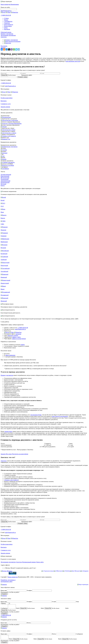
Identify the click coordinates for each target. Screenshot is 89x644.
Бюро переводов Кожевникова (10, 4)
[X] (9, 49)
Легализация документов (8, 35)
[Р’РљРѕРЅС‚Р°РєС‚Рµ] (2, 49)
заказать (3, 47)
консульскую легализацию (60, 416)
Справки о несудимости (11, 480)
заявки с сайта (16, 337)
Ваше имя (4, 590)
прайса (23, 344)
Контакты (4, 101)
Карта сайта (40, 562)
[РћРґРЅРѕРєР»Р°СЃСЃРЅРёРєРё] (4, 49)
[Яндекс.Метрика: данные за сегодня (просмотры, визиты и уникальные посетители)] (6, 571)
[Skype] (16, 49)
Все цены (9, 454)
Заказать (3, 454)
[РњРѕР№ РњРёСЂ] (7, 49)
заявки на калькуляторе (19, 338)
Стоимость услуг (6, 104)
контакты (18, 334)
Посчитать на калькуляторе (20, 454)
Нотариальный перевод (29, 562)
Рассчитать (4, 46)
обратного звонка (13, 335)
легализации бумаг (35, 415)
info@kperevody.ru (6, 10)
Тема (77, 601)
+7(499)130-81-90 (6, 15)
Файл (17, 608)
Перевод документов (7, 33)
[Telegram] (19, 49)
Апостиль (4, 37)
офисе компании (10, 355)
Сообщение (4, 608)
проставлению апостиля (73, 61)
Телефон (29, 590)
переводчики (8, 431)
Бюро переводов (13, 577)
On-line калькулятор (6, 98)
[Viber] (11, 49)
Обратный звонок (6, 32)
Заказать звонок (5, 106)
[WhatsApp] (14, 49)
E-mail (54, 601)
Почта (28, 623)
